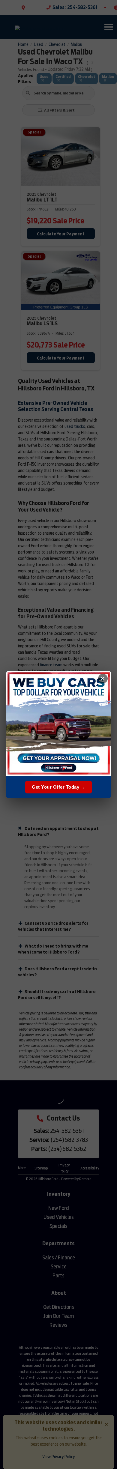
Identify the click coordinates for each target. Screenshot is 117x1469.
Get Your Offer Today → (58, 787)
